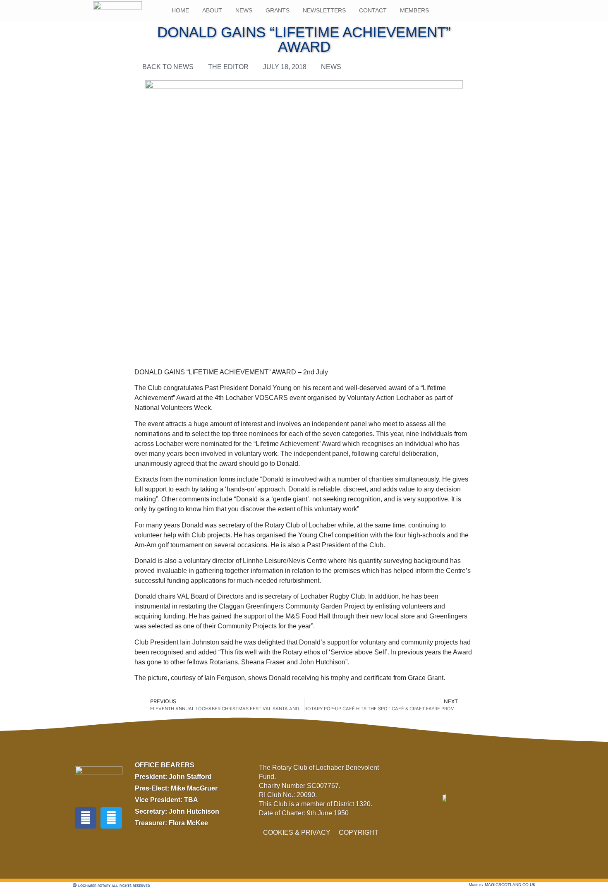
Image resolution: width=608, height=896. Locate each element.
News (243, 10)
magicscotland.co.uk (510, 884)
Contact (373, 10)
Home (180, 10)
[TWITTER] (111, 818)
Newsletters (324, 10)
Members (414, 10)
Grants (278, 10)
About (212, 10)
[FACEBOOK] (85, 818)
